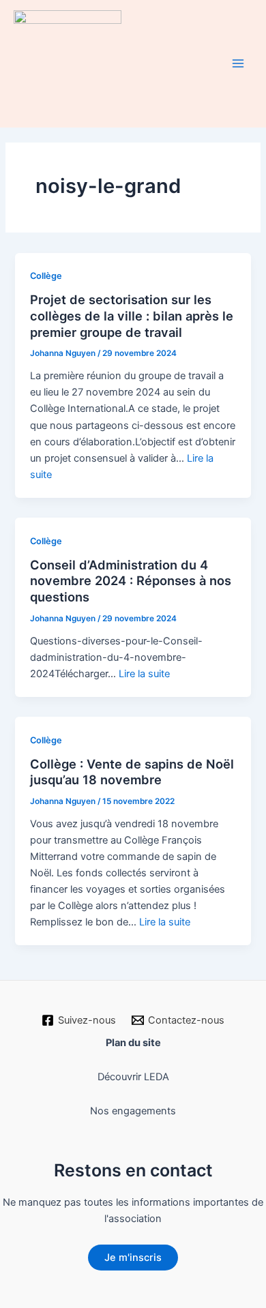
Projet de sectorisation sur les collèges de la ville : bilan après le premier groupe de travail (131, 315)
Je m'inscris (133, 1257)
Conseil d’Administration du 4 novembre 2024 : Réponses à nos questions (130, 580)
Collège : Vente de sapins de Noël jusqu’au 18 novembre (132, 772)
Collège (46, 276)
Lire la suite (144, 674)
